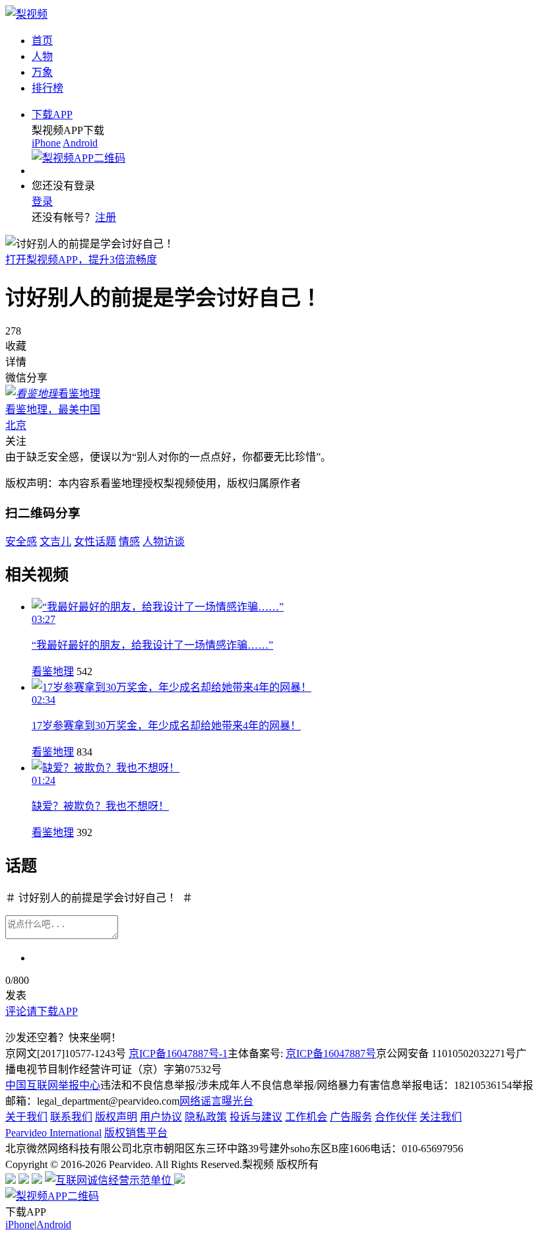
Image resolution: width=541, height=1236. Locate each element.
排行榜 (47, 88)
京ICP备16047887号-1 (178, 1053)
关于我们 (26, 1116)
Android (80, 142)
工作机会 (306, 1116)
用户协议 (161, 1116)
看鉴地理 (53, 671)
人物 (42, 56)
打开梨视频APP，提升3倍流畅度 (81, 259)
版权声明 (116, 1116)
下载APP (52, 114)
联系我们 (71, 1116)
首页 (42, 40)
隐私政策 (206, 1116)
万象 (42, 72)
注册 (105, 217)
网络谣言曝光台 (216, 1101)
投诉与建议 (256, 1116)
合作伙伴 (396, 1116)
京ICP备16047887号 (331, 1053)
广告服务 (351, 1116)
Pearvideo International (53, 1132)
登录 (42, 201)
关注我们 (441, 1116)
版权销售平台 (136, 1132)
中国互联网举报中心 (52, 1085)
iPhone (46, 142)
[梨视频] (26, 14)
